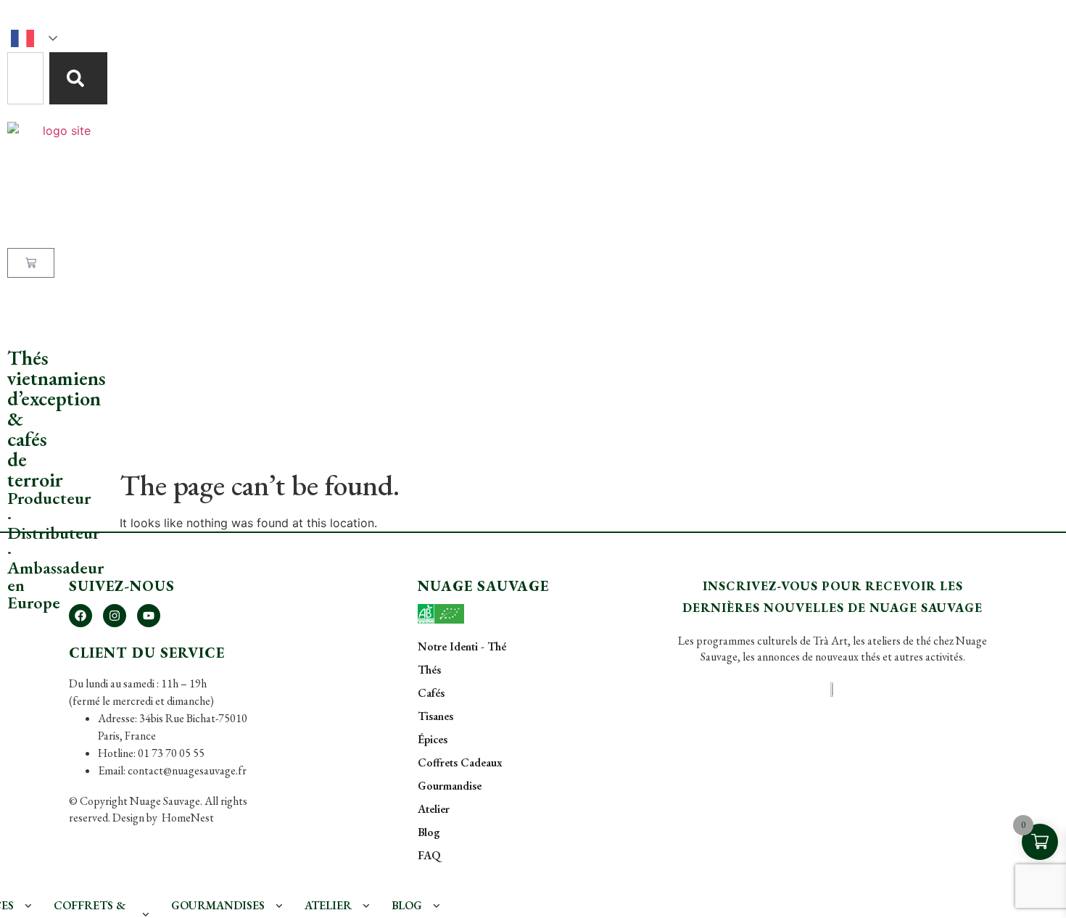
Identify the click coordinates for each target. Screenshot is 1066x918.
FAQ (18, 320)
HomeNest (187, 817)
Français (36, 38)
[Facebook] (80, 615)
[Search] (78, 78)
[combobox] (25, 78)
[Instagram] (114, 615)
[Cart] (30, 263)
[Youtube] (148, 615)
